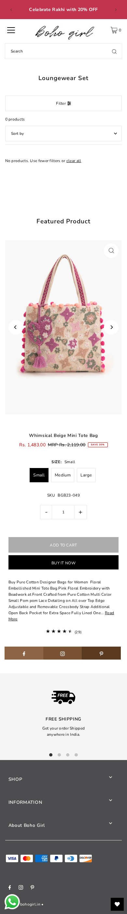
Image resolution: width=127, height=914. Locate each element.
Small (39, 475)
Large (86, 475)
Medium (63, 475)
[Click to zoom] (111, 250)
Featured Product (63, 221)
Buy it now (63, 563)
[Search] (114, 51)
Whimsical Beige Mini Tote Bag (63, 435)
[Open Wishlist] (117, 904)
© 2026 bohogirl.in (22, 904)
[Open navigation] (11, 30)
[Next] (115, 9)
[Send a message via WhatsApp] (12, 902)
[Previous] (11, 9)
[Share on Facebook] (24, 653)
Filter (61, 103)
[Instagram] (21, 888)
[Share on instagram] (62, 653)
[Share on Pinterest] (101, 653)
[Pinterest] (32, 888)
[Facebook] (9, 888)
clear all (73, 160)
